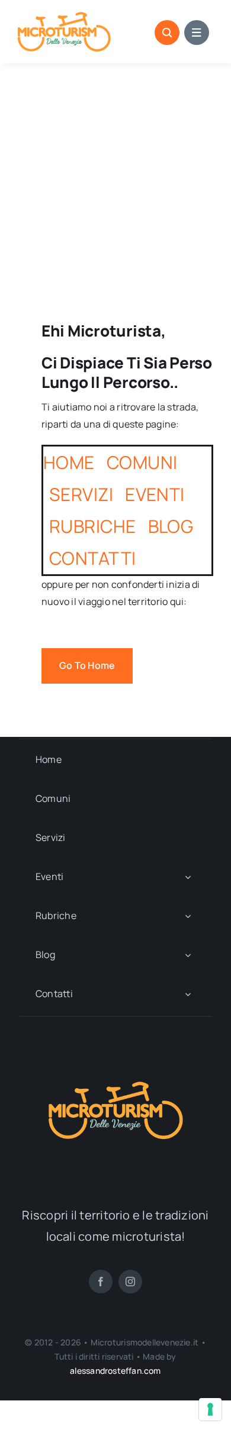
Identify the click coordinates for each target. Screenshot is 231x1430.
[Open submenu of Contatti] (188, 994)
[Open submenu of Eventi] (188, 877)
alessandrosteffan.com (115, 1370)
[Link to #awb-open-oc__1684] (196, 32)
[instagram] (130, 1281)
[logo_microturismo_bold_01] (64, 16)
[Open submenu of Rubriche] (188, 916)
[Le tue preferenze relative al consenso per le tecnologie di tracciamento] (210, 1409)
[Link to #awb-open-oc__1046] (167, 32)
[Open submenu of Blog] (188, 955)
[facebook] (101, 1281)
